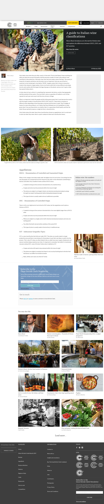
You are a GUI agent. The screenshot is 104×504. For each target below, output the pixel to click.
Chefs (19, 477)
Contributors (50, 478)
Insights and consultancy (53, 457)
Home (19, 449)
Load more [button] (60, 435)
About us (49, 470)
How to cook (21, 485)
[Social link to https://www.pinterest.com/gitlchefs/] (79, 447)
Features (20, 469)
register (31, 298)
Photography (50, 483)
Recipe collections (22, 465)
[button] (28, 26)
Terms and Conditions (52, 491)
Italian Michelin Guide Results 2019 (27, 453)
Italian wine (71, 52)
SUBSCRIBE (30, 285)
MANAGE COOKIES (8, 450)
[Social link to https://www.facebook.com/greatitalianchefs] (77, 447)
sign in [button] (25, 298)
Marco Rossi (10, 75)
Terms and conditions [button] (25, 288)
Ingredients (21, 461)
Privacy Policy (50, 487)
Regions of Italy (22, 473)
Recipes (20, 457)
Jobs (48, 474)
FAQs (48, 466)
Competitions (21, 489)
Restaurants (21, 481)
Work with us (50, 453)
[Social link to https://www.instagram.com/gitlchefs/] (82, 447)
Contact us (50, 449)
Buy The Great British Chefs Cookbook (57, 462)
